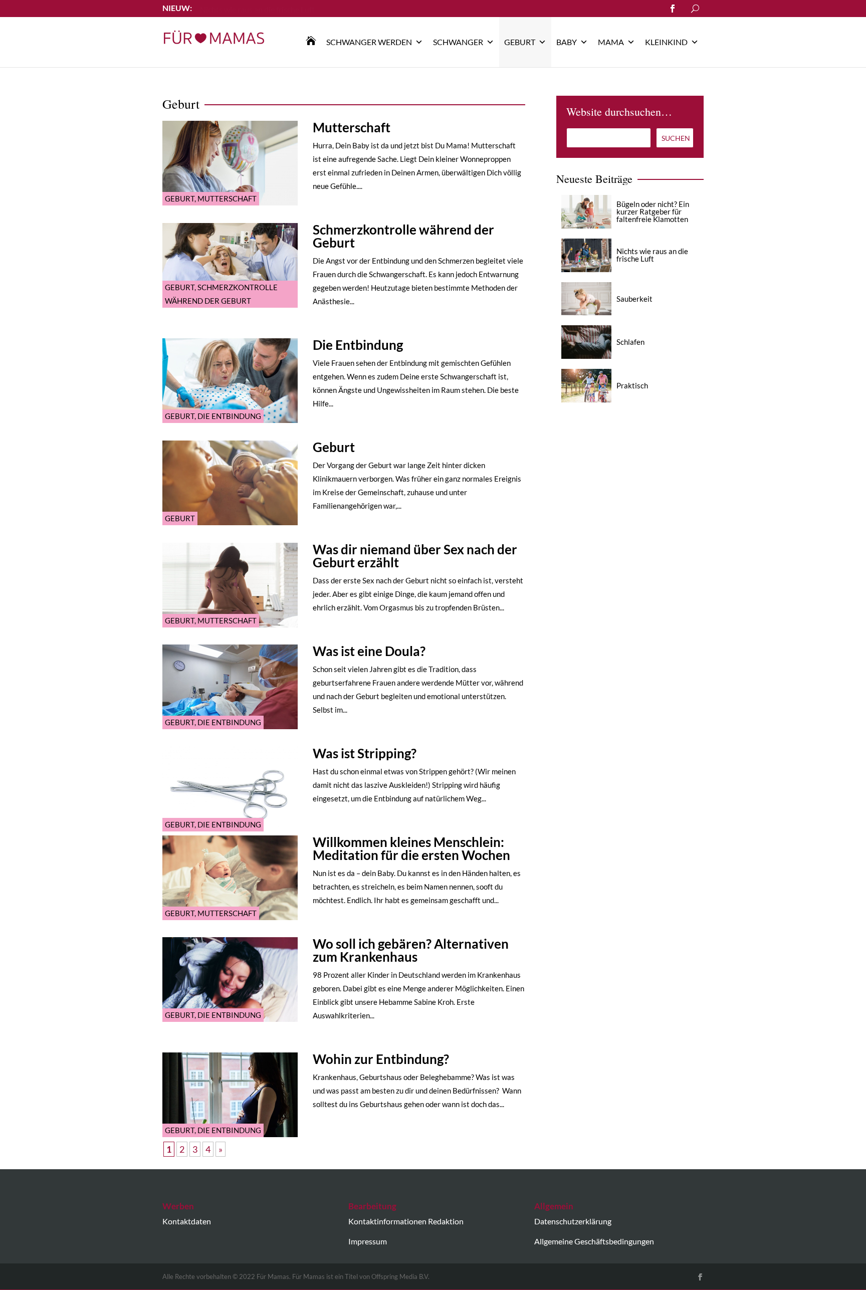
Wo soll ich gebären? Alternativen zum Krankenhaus (411, 950)
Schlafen (630, 341)
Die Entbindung (229, 415)
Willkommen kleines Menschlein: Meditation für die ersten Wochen (411, 848)
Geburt (519, 42)
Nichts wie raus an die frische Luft (652, 255)
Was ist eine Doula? (369, 651)
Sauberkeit (634, 298)
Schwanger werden (369, 42)
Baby (566, 42)
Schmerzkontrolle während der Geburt (403, 236)
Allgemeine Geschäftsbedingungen (594, 1241)
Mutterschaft (227, 198)
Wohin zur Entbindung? (381, 1059)
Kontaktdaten (186, 1221)
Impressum (367, 1241)
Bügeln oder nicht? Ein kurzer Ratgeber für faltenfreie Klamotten (652, 211)
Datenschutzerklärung (572, 1221)
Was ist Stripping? (364, 753)
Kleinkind (666, 42)
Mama (611, 42)
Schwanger (458, 42)
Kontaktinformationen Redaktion (406, 1221)
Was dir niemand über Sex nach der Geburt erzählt (415, 555)
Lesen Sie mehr (225, 8)
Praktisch (632, 385)
